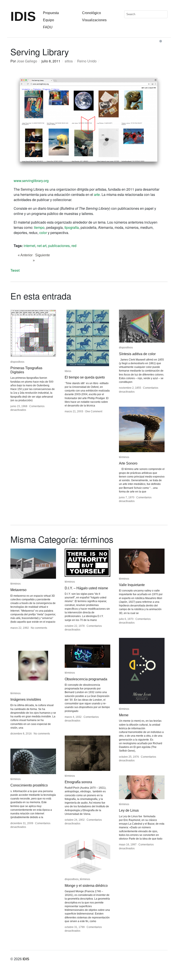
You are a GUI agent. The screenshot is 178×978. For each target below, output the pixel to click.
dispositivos (17, 362)
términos (124, 457)
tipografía (71, 227)
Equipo (48, 20)
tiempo (39, 227)
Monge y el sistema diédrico (86, 885)
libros (68, 371)
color (43, 232)
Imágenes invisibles (25, 699)
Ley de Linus (129, 810)
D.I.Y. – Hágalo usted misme (86, 588)
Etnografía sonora (78, 782)
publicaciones (59, 245)
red (73, 245)
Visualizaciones (94, 20)
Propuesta (51, 13)
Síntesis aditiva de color (137, 354)
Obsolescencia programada (86, 679)
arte (97, 194)
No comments (39, 628)
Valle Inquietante (132, 585)
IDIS (23, 16)
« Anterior (25, 255)
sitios (69, 60)
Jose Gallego (27, 60)
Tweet (15, 270)
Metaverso (18, 590)
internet (29, 245)
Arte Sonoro (128, 463)
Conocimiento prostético (29, 785)
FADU (48, 27)
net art (41, 245)
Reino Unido (87, 60)
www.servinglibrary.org (31, 180)
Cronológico (91, 13)
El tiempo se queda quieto (85, 377)
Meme (124, 715)
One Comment (93, 411)
